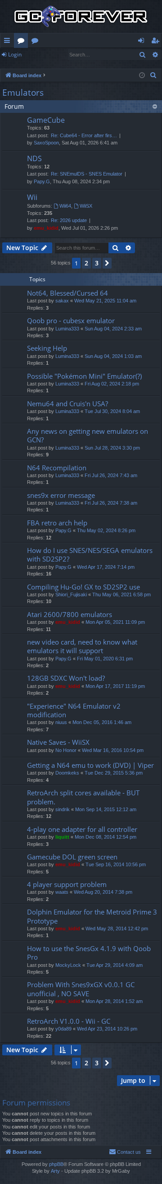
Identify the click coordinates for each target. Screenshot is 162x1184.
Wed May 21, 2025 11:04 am (105, 300)
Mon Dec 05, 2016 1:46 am (101, 722)
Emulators (23, 92)
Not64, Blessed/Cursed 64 (67, 292)
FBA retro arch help (57, 522)
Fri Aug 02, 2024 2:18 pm (112, 383)
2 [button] (86, 263)
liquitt (62, 837)
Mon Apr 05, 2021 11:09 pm (115, 622)
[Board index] (81, 16)
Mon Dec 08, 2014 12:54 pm (105, 837)
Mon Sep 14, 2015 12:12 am (105, 809)
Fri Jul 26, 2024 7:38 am (111, 503)
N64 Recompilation (56, 467)
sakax (62, 300)
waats (61, 892)
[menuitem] (153, 75)
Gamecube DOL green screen (72, 856)
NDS (34, 158)
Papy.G (42, 181)
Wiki (37, 42)
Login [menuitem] (143, 42)
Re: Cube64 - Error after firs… (84, 135)
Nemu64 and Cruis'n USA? (67, 403)
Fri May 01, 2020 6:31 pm (105, 658)
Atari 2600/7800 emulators (69, 614)
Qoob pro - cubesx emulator (71, 320)
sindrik (62, 809)
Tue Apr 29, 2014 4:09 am (114, 965)
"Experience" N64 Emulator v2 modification (74, 710)
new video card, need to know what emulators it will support (82, 646)
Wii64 (65, 206)
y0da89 (63, 1028)
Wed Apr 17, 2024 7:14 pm (106, 567)
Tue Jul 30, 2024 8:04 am (112, 411)
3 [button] (97, 263)
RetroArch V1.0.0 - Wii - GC (68, 1021)
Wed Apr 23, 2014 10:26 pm (107, 1028)
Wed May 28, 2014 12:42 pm (117, 928)
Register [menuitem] (157, 42)
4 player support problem (67, 884)
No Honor (65, 750)
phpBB (56, 1164)
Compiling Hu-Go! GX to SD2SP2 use (83, 586)
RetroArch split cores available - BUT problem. (83, 797)
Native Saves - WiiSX (58, 742)
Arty (55, 1171)
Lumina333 (67, 328)
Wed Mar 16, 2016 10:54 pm (113, 750)
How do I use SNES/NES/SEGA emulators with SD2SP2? (90, 554)
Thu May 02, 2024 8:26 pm (106, 530)
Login (15, 54)
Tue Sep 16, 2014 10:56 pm (116, 864)
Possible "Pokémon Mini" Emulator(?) (84, 376)
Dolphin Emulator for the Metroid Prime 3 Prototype (92, 916)
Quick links (9, 42)
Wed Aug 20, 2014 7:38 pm (103, 892)
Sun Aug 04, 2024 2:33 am (113, 328)
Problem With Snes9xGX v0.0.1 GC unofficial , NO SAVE (81, 989)
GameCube (46, 120)
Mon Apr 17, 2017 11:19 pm (115, 686)
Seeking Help (47, 348)
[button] (107, 263)
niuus (61, 722)
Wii (32, 197)
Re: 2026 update (69, 220)
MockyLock (68, 965)
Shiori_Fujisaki (71, 594)
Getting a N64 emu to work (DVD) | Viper (90, 765)
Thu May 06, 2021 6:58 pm (121, 594)
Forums (23, 42)
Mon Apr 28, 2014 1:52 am (114, 1001)
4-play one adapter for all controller (82, 829)
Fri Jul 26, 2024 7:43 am (111, 475)
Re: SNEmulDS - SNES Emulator (86, 173)
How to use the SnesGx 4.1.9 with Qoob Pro (89, 952)
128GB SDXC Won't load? (66, 678)
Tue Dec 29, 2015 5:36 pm (114, 772)
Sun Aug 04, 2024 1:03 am (113, 356)
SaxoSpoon (46, 142)
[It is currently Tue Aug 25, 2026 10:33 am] (142, 75)
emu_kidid (46, 228)
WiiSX (86, 206)
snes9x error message (61, 495)
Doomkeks (67, 772)
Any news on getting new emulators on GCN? (87, 435)
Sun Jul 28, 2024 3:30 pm (112, 447)
